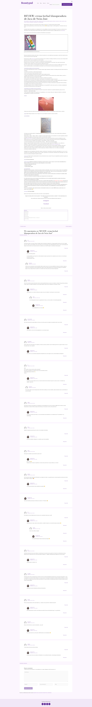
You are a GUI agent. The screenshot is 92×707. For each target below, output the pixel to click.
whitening (35, 22)
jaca (46, 21)
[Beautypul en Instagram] (43, 704)
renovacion (57, 21)
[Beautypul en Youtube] (45, 704)
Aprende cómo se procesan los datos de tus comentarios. (42, 692)
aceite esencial (32, 21)
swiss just (27, 22)
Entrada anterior (23, 226)
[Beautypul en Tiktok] (47, 704)
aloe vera (43, 21)
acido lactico (36, 21)
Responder (66, 248)
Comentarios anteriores (23, 663)
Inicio (38, 3)
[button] (61, 1)
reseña (60, 21)
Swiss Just (33, 58)
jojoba (51, 21)
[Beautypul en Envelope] (49, 704)
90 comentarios (26, 21)
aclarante (40, 21)
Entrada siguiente (69, 226)
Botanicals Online (29, 138)
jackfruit (48, 21)
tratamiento (31, 22)
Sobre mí (44, 3)
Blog (41, 3)
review (65, 21)
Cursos (48, 3)
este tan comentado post (56, 144)
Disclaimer (63, 30)
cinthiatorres (29, 319)
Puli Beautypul (32, 250)
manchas (53, 21)
